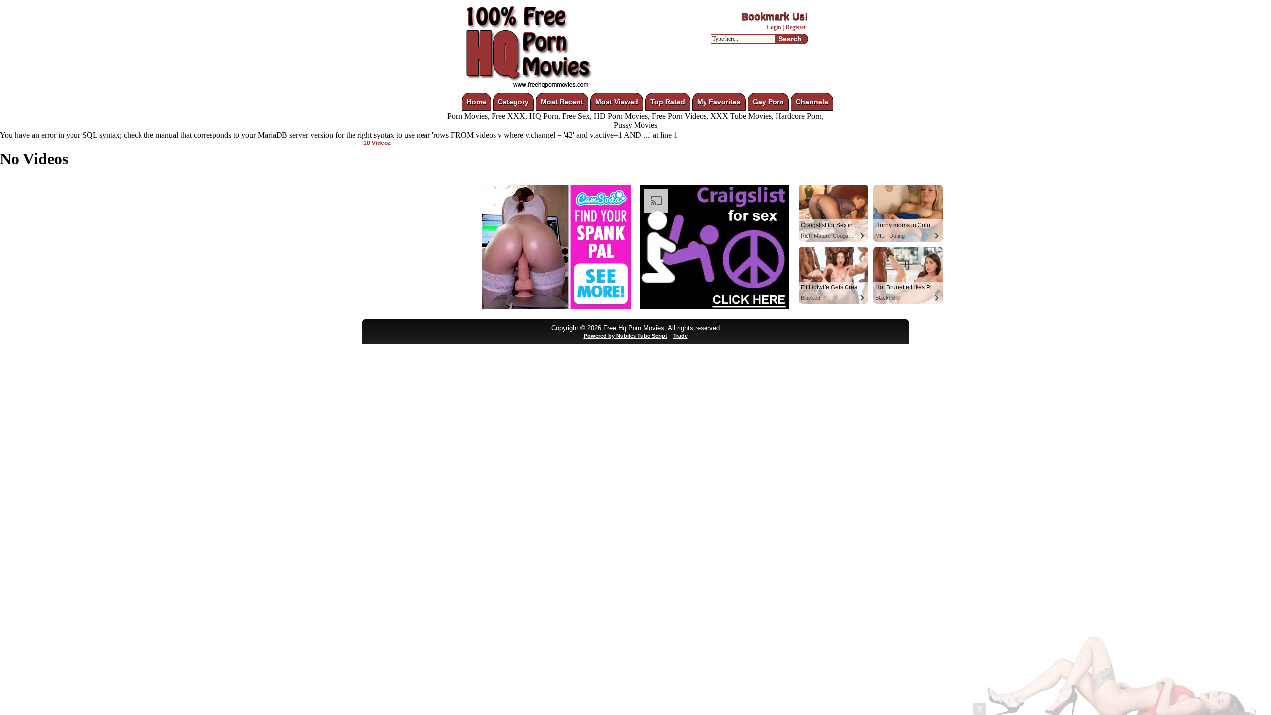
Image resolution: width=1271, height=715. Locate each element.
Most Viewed (616, 102)
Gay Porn (768, 102)
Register (795, 27)
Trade (680, 336)
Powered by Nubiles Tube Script (625, 336)
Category (513, 102)
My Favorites (719, 102)
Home (476, 102)
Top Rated (667, 102)
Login (774, 27)
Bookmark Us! (774, 16)
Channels (812, 102)
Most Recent (562, 102)
